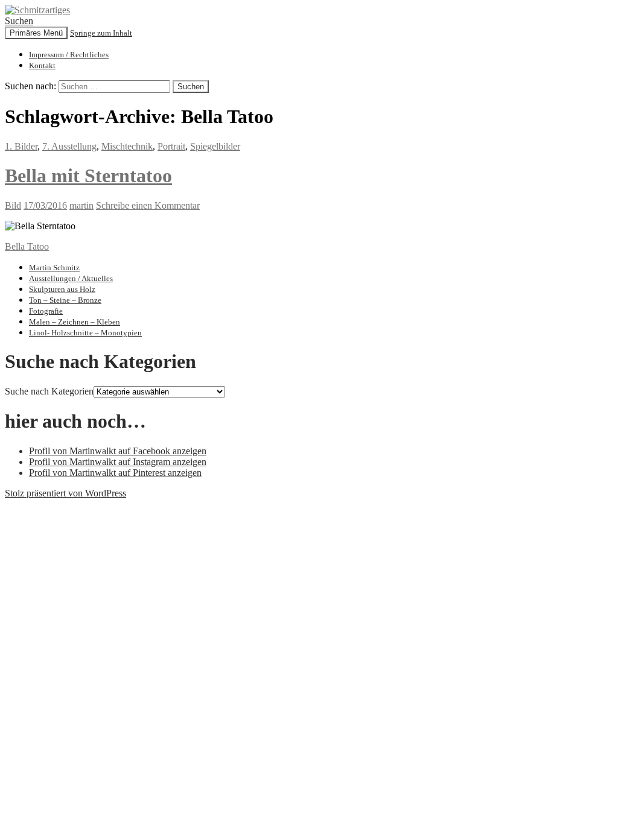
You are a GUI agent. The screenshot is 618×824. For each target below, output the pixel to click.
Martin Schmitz (54, 267)
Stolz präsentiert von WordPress (65, 493)
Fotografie (46, 310)
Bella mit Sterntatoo (88, 175)
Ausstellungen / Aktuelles (71, 278)
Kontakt (42, 65)
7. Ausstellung (69, 146)
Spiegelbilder (215, 146)
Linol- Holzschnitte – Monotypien (85, 332)
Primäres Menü (36, 32)
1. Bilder (21, 146)
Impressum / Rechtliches (69, 54)
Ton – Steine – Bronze (65, 300)
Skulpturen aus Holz (62, 289)
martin (81, 205)
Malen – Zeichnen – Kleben (74, 321)
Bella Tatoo (27, 246)
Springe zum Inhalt (101, 32)
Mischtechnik (127, 146)
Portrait (171, 146)
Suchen (19, 21)
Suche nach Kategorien (49, 391)
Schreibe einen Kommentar (148, 205)
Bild (13, 205)
